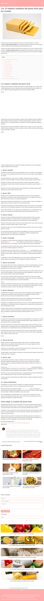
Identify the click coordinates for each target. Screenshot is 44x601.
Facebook (9, 423)
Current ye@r (4, 514)
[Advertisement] (22, 105)
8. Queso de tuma (8, 73)
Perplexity (17, 422)
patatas (3, 185)
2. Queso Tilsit (7, 62)
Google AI (9, 422)
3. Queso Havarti (8, 64)
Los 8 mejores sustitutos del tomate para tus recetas (11, 441)
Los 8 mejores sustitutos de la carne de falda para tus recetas (33, 442)
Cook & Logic (4, 3)
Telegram (13, 423)
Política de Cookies (26, 599)
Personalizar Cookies (18, 599)
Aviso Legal (12, 599)
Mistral (24, 422)
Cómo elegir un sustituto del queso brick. (11, 78)
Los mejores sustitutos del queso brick (11, 59)
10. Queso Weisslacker (9, 76)
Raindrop (22, 423)
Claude (2, 422)
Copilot (27, 422)
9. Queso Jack (7, 74)
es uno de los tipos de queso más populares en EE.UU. (19, 367)
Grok (15, 422)
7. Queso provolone (8, 71)
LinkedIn (5, 423)
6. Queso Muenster (8, 69)
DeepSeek (21, 422)
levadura (28, 250)
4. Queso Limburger (8, 66)
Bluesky (28, 423)
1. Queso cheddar (8, 61)
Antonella (8, 428)
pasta (42, 184)
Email (20, 423)
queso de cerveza (25, 388)
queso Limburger (12, 241)
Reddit (25, 423)
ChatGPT (5, 422)
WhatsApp (17, 423)
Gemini (12, 422)
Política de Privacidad (33, 599)
